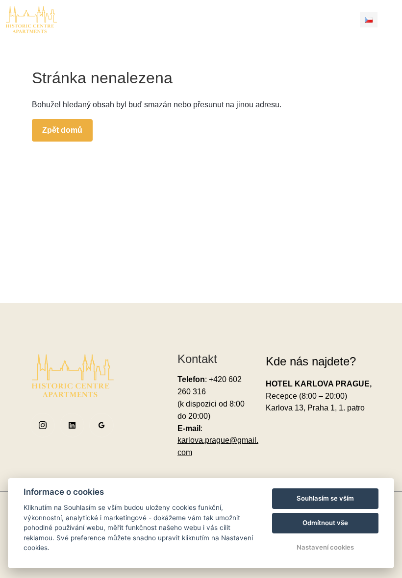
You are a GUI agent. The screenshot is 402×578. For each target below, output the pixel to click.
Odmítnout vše (325, 523)
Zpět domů (62, 130)
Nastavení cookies (325, 547)
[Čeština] (368, 19)
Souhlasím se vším (325, 498)
